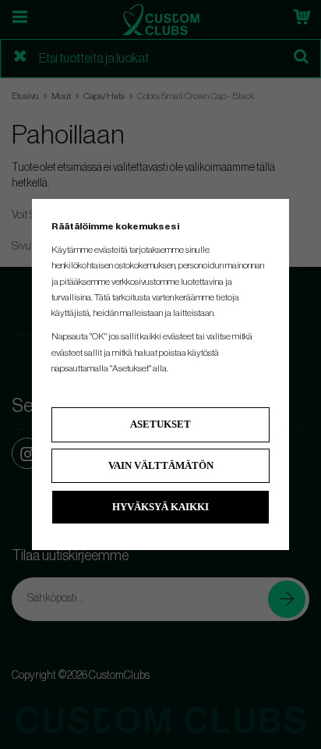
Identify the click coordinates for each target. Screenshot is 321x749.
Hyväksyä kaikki (160, 507)
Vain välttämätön (160, 465)
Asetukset (160, 424)
